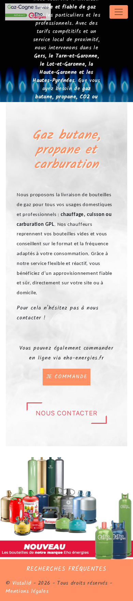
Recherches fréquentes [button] (66, 569)
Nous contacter (67, 413)
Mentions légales (26, 591)
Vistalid (21, 583)
